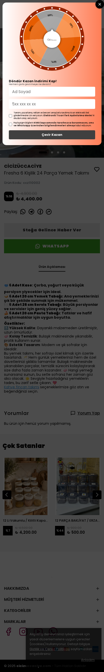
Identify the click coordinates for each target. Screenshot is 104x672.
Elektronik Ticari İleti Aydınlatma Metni (67, 115)
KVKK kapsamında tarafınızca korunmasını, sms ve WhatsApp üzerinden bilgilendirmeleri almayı (54, 124)
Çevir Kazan (52, 135)
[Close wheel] (99, 4)
